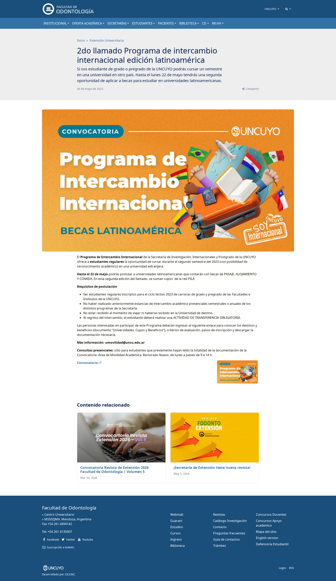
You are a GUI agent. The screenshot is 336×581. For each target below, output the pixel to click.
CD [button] (204, 23)
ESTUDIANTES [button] (142, 23)
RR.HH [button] (216, 23)
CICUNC (70, 574)
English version (267, 538)
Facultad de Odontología (69, 507)
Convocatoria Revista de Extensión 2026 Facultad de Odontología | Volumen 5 (114, 469)
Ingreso (176, 539)
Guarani (176, 521)
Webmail (176, 514)
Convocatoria (87, 363)
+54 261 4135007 (60, 531)
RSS (291, 568)
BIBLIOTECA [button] (188, 23)
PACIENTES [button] (166, 23)
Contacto (220, 527)
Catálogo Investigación (230, 521)
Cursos (175, 533)
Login (282, 568)
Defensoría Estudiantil (272, 544)
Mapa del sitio (266, 531)
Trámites (219, 545)
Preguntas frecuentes (229, 533)
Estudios (176, 527)
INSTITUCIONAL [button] (55, 23)
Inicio (81, 40)
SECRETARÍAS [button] (117, 23)
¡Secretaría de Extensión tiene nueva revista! (212, 467)
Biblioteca (177, 545)
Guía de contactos (226, 539)
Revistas (219, 514)
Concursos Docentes (271, 514)
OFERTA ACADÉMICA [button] (87, 23)
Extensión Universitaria (107, 40)
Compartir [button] (252, 89)
